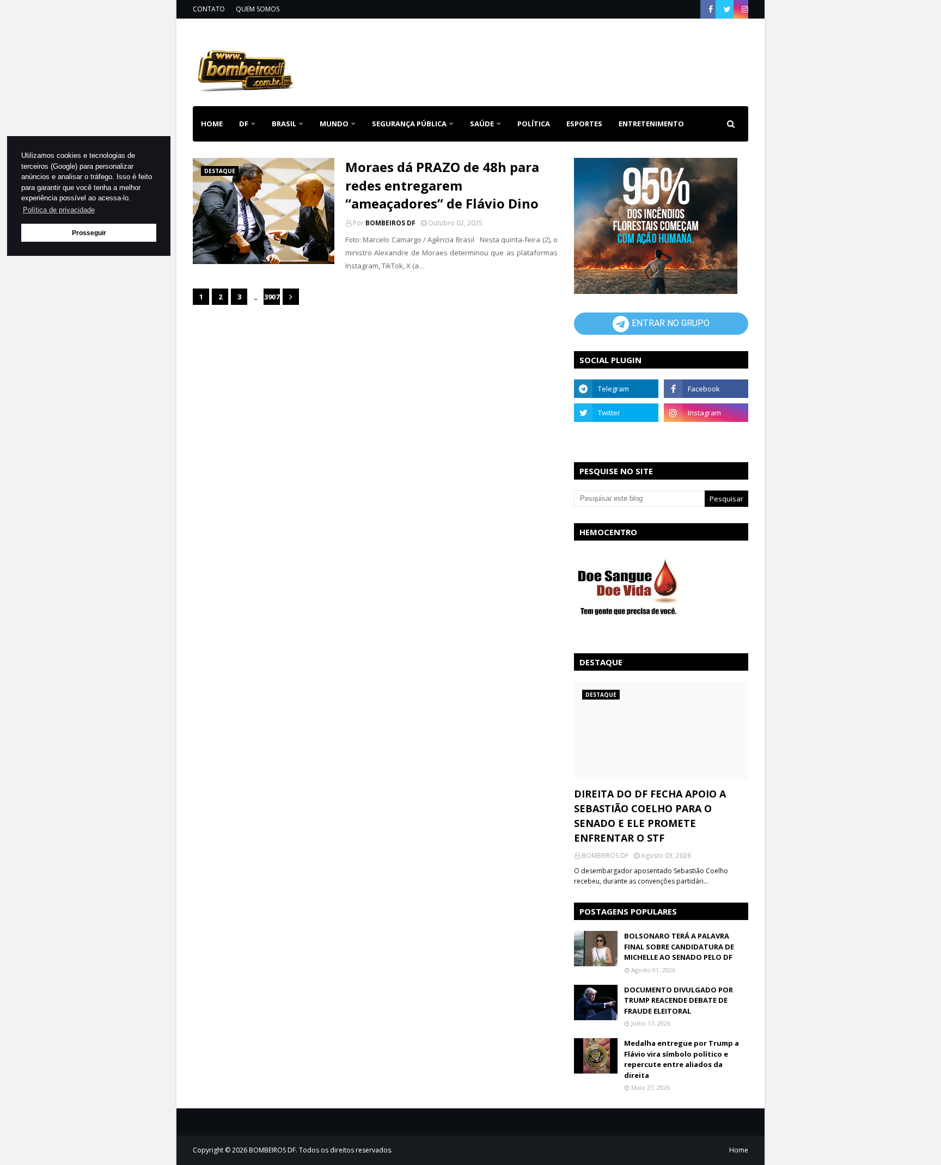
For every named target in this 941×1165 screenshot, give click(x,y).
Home (738, 1150)
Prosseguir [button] (89, 232)
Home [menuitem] (212, 123)
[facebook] (711, 9)
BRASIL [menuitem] (284, 123)
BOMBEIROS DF (390, 223)
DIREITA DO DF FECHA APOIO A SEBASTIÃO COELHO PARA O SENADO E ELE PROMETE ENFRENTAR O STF (650, 815)
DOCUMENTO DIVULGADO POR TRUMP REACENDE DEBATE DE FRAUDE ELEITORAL (678, 1000)
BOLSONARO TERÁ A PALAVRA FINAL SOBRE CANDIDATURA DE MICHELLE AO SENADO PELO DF (679, 946)
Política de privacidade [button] (59, 210)
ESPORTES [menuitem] (584, 123)
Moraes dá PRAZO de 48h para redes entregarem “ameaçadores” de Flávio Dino (442, 185)
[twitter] (727, 9)
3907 (271, 297)
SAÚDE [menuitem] (482, 123)
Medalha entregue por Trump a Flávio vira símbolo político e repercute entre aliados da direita (681, 1059)
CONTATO (209, 9)
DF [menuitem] (243, 123)
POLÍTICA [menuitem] (533, 123)
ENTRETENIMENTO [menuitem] (651, 123)
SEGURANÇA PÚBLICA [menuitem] (409, 123)
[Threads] (616, 436)
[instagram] (743, 9)
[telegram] (616, 388)
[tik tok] (706, 436)
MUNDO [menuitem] (334, 123)
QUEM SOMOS (257, 9)
